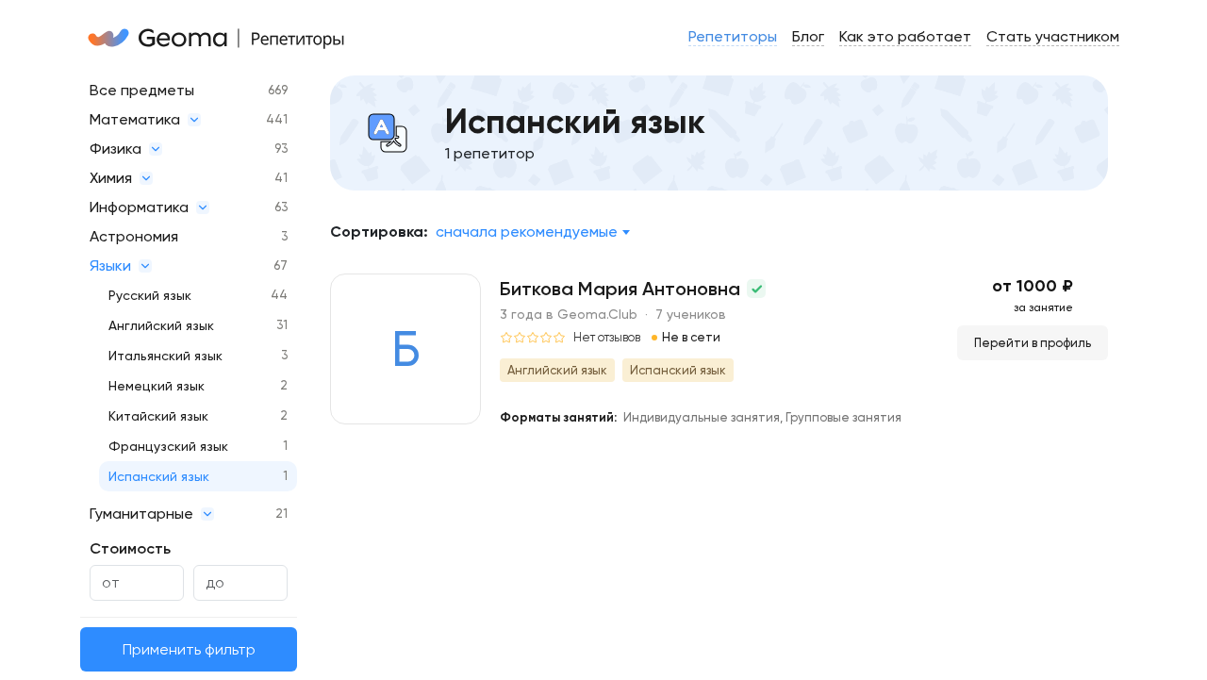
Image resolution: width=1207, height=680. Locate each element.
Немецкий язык (156, 385)
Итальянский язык (165, 355)
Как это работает (905, 36)
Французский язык (168, 446)
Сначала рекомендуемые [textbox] (527, 231)
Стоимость (130, 548)
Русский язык (149, 295)
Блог (808, 36)
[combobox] (532, 232)
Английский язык (161, 325)
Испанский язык (158, 476)
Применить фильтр (189, 649)
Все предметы (142, 90)
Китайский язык (158, 415)
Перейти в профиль (1032, 343)
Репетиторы (732, 36)
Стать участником (1052, 36)
